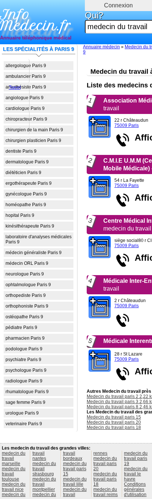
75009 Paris (126, 125)
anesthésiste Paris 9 (26, 87)
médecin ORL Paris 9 (27, 263)
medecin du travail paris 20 (105, 463)
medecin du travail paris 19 (136, 458)
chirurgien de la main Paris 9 (34, 129)
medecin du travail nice (13, 487)
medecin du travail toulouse (13, 474)
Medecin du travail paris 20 (114, 422)
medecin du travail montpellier (44, 484)
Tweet (15, 87)
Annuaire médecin (101, 46)
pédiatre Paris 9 (21, 327)
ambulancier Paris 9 (26, 76)
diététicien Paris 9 (23, 172)
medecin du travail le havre (136, 474)
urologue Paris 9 (22, 413)
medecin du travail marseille (13, 458)
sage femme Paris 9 (25, 402)
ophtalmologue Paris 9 (28, 284)
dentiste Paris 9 (21, 151)
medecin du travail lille (75, 482)
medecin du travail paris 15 (75, 469)
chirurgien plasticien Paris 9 (33, 140)
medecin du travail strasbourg (44, 469)
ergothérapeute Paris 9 (29, 183)
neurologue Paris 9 (25, 274)
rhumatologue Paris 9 (27, 391)
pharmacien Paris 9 (25, 338)
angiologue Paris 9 (25, 97)
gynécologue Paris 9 (26, 194)
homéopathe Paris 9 (26, 204)
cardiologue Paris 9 (25, 108)
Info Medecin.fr (35, 20)
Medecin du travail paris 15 (114, 417)
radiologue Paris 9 (24, 381)
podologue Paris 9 (24, 348)
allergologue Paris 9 (26, 65)
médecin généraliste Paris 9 (34, 252)
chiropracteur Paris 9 (26, 119)
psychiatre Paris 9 (23, 359)
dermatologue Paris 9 (27, 161)
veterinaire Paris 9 (24, 423)
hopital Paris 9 (20, 215)
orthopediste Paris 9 (26, 295)
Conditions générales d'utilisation (135, 489)
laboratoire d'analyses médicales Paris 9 (39, 239)
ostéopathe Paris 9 (24, 316)
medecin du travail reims (105, 492)
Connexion (118, 5)
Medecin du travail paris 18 (114, 427)
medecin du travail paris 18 (105, 479)
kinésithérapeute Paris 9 (30, 226)
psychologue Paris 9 (26, 370)
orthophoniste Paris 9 (27, 306)
